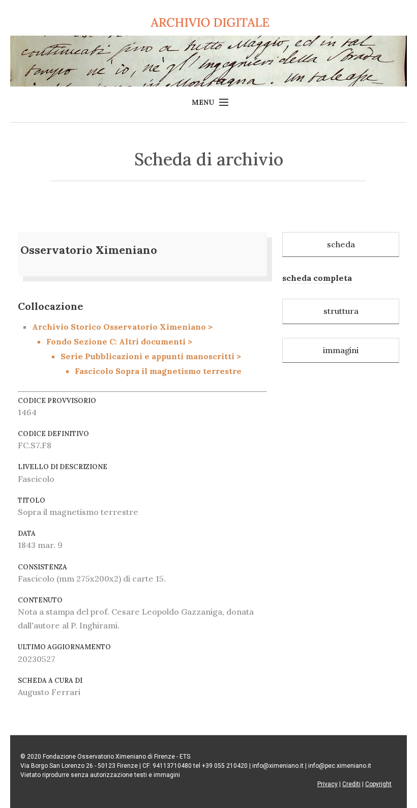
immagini (341, 350)
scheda (341, 244)
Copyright (378, 784)
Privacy (327, 784)
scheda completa (317, 278)
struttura (341, 311)
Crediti (351, 784)
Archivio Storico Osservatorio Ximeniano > (137, 349)
